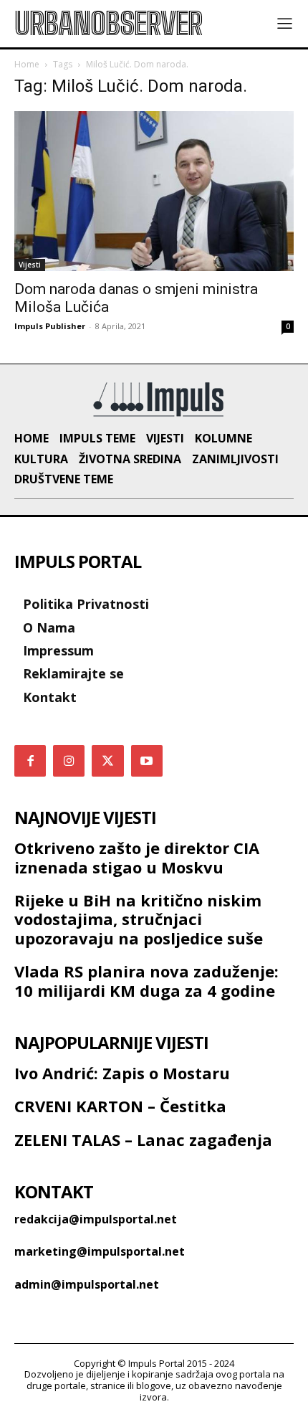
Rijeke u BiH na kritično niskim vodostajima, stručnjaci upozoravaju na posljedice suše (138, 919)
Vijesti (30, 265)
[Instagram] (69, 761)
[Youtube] (147, 761)
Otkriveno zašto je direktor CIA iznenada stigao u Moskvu (136, 857)
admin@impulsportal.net (86, 1284)
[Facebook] (30, 761)
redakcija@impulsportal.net (95, 1219)
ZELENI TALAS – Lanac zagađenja (143, 1139)
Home (26, 64)
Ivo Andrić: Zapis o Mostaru (122, 1073)
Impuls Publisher (49, 326)
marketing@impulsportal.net (99, 1251)
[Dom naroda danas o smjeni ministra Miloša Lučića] (154, 191)
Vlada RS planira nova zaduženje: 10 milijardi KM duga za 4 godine (146, 980)
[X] (107, 761)
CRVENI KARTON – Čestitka (120, 1106)
